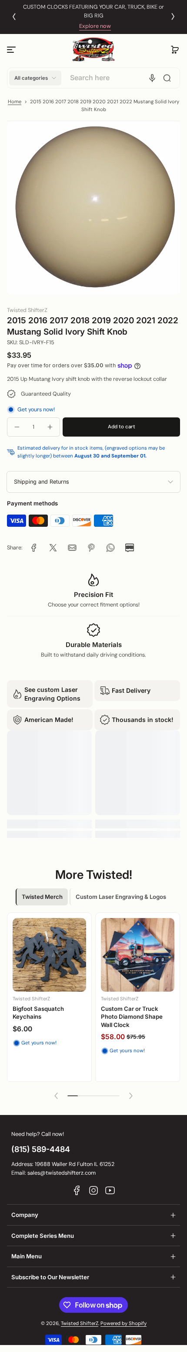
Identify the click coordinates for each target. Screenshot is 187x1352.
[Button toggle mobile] (12, 49)
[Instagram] (93, 1190)
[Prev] (14, 17)
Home (14, 101)
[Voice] (152, 78)
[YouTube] (110, 1190)
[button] (175, 49)
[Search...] (167, 78)
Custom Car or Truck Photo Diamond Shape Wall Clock (132, 1016)
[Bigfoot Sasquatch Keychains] (49, 955)
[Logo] (93, 49)
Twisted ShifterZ (79, 1323)
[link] (34, 548)
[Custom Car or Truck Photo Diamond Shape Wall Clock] (137, 955)
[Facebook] (77, 1190)
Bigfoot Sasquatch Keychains (38, 1012)
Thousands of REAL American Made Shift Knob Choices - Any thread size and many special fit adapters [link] (93, 11)
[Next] (173, 17)
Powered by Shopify (123, 1323)
